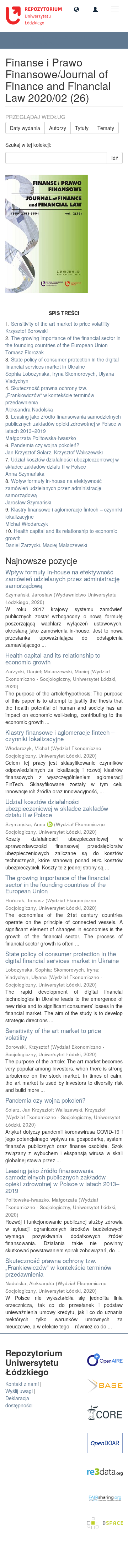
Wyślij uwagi (19, 1390)
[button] (76, 9)
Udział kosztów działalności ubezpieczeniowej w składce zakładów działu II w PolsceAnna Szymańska (62, 466)
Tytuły (82, 127)
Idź (114, 157)
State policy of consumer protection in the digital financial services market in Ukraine (62, 957)
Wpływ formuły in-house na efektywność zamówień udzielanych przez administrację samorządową (62, 578)
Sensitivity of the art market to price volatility (53, 1034)
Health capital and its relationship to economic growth (52, 658)
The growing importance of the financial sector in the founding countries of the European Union (57, 884)
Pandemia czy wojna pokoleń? (45, 1100)
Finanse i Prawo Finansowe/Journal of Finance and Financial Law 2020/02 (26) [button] (60, 40)
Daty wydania (25, 127)
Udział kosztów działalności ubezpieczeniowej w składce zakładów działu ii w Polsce (56, 808)
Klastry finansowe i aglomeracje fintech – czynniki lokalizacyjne (59, 735)
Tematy (105, 127)
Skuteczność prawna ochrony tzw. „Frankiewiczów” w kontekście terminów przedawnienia (58, 1267)
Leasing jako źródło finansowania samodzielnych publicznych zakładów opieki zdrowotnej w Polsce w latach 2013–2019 (62, 1180)
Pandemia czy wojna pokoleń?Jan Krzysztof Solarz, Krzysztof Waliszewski (54, 448)
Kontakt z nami (22, 1383)
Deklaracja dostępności (18, 1401)
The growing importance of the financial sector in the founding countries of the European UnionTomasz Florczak (63, 345)
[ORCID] (50, 824)
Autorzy (57, 127)
